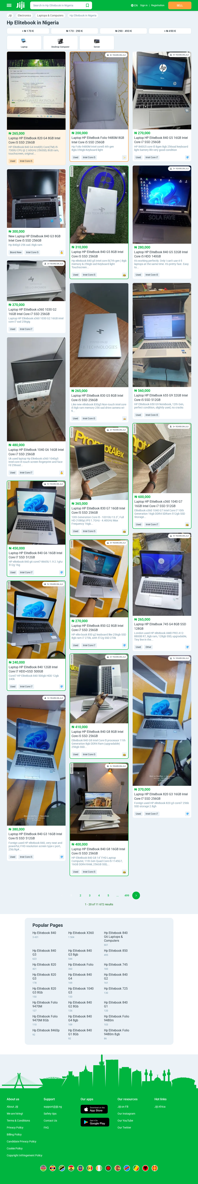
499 (127, 895)
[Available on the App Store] (94, 1110)
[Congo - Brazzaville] (136, 1168)
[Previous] (62, 895)
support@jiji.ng (53, 1106)
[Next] (136, 895)
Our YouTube (125, 1120)
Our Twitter (124, 1127)
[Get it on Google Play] (95, 1123)
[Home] (20, 5)
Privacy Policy (15, 1127)
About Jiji (12, 1106)
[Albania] (145, 1168)
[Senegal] (90, 1168)
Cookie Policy (15, 1148)
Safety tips (50, 1113)
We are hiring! (15, 1113)
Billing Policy (14, 1134)
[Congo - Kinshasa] (127, 1168)
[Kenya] (43, 1168)
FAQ (46, 1127)
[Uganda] (53, 1168)
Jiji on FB (123, 1106)
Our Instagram (126, 1113)
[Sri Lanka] (117, 1168)
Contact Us (50, 1120)
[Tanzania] (62, 1168)
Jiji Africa (160, 1106)
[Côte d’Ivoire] (99, 1168)
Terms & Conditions (18, 1120)
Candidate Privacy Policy (21, 1141)
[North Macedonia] (155, 1168)
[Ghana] (71, 1168)
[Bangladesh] (108, 1168)
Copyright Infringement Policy (24, 1155)
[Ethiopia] (80, 1168)
